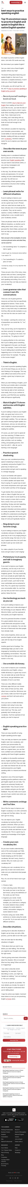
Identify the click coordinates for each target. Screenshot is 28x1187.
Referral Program (19, 1134)
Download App (15, 2)
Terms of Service (18, 1180)
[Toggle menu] (25, 2)
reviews (3, 696)
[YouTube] (10, 1178)
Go (25, 1018)
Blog (2, 1155)
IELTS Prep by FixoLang (4, 1164)
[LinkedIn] (17, 1178)
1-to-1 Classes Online (6, 1150)
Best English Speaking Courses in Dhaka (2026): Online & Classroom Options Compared (13, 1072)
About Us (17, 1129)
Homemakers (4, 1136)
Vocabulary (4, 1157)
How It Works (4, 1147)
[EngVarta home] (2, 2)
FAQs (16, 1147)
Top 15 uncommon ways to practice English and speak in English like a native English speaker (14, 23)
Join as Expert (18, 1139)
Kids (2, 1139)
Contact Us (18, 1150)
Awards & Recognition (20, 1132)
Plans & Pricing (5, 1152)
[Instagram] (12, 1178)
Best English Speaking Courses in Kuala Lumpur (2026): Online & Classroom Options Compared (14, 1083)
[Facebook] (15, 1178)
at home (8, 999)
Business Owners (5, 1132)
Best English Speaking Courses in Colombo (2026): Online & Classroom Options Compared (14, 1089)
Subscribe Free (14, 1040)
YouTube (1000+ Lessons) (5, 1160)
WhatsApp (17, 1152)
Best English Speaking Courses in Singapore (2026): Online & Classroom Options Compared (12, 1095)
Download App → (14, 1056)
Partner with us (18, 1141)
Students (3, 1134)
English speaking (15, 160)
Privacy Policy (9, 1180)
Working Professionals (7, 1129)
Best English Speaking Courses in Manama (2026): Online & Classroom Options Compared (13, 1078)
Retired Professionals (6, 1141)
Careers (17, 1136)
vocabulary (8, 138)
